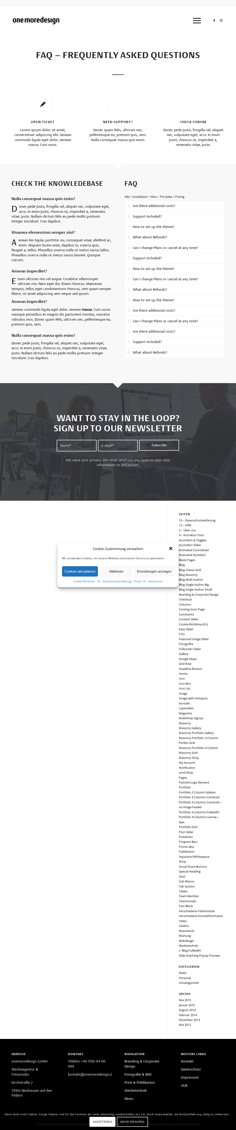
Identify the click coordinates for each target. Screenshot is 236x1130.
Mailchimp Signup (191, 718)
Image (183, 693)
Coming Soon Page (192, 609)
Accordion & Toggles (192, 540)
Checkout (185, 599)
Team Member (189, 896)
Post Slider (186, 832)
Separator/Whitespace (194, 857)
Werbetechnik (188, 946)
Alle (126, 197)
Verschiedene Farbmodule (197, 911)
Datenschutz (191, 1069)
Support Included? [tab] (147, 216)
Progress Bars (188, 842)
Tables (183, 891)
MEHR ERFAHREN (132, 1122)
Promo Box (186, 847)
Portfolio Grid (188, 827)
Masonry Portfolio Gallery (196, 733)
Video (183, 921)
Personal (185, 978)
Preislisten (186, 837)
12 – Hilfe (185, 525)
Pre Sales (166, 197)
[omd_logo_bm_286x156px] (36, 20)
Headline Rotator (190, 669)
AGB (184, 1085)
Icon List (184, 688)
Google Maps (188, 659)
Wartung (185, 936)
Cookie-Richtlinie (83, 581)
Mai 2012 (185, 1025)
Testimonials (187, 901)
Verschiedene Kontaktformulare (201, 916)
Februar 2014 (188, 1015)
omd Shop (186, 772)
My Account (187, 762)
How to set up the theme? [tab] (153, 227)
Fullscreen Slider (190, 649)
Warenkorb (186, 931)
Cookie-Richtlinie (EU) (193, 624)
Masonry (185, 723)
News (182, 973)
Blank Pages (187, 560)
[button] (171, 549)
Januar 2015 (187, 1005)
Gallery (183, 654)
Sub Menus (186, 881)
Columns (185, 604)
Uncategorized (189, 983)
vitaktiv (184, 926)
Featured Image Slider (194, 639)
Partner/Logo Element (194, 782)
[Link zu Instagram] (221, 20)
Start (182, 876)
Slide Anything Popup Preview (199, 955)
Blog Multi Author (191, 579)
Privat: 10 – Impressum (148, 581)
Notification (187, 768)
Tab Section (187, 886)
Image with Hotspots (193, 698)
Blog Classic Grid (190, 570)
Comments (186, 614)
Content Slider (188, 619)
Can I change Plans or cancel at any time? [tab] (165, 248)
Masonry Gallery (190, 728)
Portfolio (185, 787)
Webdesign (186, 941)
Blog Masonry (188, 575)
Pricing (179, 197)
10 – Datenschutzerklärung (114, 581)
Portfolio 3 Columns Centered (199, 797)
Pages (183, 777)
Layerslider (186, 708)
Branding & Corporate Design (199, 594)
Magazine (185, 713)
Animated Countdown (194, 550)
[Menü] (195, 20)
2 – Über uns (187, 530)
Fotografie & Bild (137, 1074)
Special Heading (190, 871)
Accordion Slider (190, 545)
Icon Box (185, 683)
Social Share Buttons (193, 866)
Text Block (186, 906)
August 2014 (187, 1010)
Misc (154, 197)
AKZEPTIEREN (102, 1122)
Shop (182, 861)
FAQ (182, 634)
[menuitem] (195, 20)
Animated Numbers (192, 555)
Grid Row (185, 664)
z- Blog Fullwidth (190, 950)
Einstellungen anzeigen (154, 571)
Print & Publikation (139, 1082)
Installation (140, 197)
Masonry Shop (189, 758)
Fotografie (186, 644)
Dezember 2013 (189, 1020)
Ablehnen (116, 571)
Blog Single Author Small (195, 589)
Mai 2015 (185, 1000)
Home (183, 673)
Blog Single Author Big (194, 585)
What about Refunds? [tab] (150, 237)
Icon (182, 678)
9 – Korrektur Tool (191, 535)
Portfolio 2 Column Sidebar (197, 792)
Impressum (190, 1077)
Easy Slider (186, 629)
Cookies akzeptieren (80, 571)
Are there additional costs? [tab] (154, 206)
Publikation (187, 851)
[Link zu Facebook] (214, 20)
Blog (182, 565)
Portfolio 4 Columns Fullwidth (199, 812)
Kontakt (184, 703)
